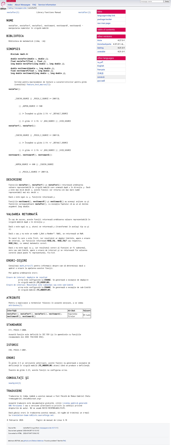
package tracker (104, 19)
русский (101, 81)
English (100, 66)
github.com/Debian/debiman (33, 441)
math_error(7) (26, 266)
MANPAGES (11, 1)
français (101, 69)
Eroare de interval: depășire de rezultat (27, 277)
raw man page (103, 23)
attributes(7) (15, 305)
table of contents (106, 29)
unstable (101, 51)
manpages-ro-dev (21, 8)
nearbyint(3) (15, 383)
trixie (99, 40)
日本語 (100, 73)
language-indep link (106, 15)
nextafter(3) (13, 12)
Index (10, 5)
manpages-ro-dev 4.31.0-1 (49, 428)
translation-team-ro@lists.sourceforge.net (32, 415)
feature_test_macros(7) (38, 84)
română (100, 77)
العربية (100, 62)
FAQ (34, 5)
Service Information (47, 5)
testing (10, 8)
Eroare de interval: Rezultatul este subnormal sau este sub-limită (40, 285)
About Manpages (22, 5)
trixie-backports (104, 44)
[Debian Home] (3, 5)
